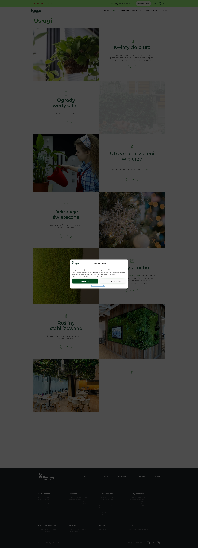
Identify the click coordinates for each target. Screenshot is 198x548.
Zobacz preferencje (113, 281)
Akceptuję (85, 281)
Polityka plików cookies (98, 286)
